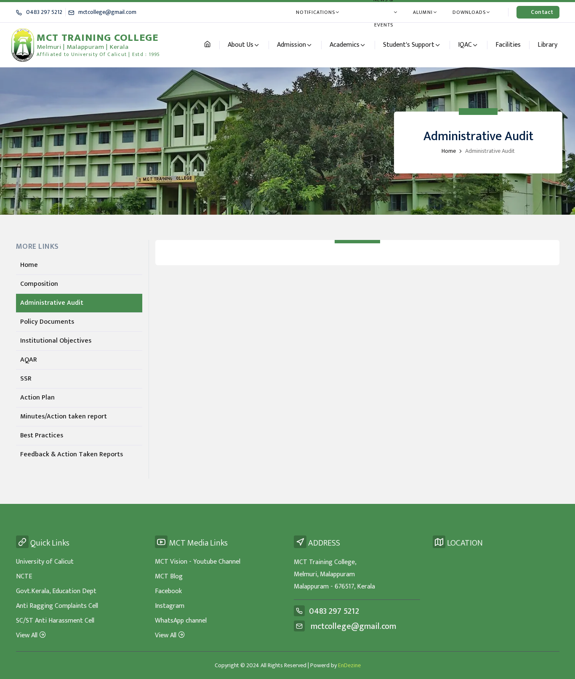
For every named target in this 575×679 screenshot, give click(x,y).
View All (26, 635)
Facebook (168, 591)
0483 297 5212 (44, 12)
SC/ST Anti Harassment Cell (55, 620)
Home (449, 151)
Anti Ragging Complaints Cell (57, 606)
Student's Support (408, 45)
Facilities (508, 45)
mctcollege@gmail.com (107, 12)
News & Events (383, 12)
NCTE (24, 576)
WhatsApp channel (181, 620)
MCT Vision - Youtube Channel (197, 562)
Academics (344, 45)
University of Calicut (45, 562)
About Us (240, 45)
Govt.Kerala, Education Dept (56, 591)
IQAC (465, 45)
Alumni (423, 12)
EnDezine (349, 665)
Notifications (315, 12)
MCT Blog (169, 576)
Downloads (469, 12)
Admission (291, 45)
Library (547, 45)
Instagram (169, 606)
